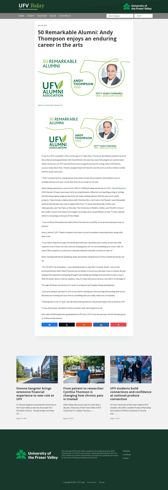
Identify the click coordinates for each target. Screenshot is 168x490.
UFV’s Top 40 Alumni (115, 188)
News (21, 16)
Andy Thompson (94, 156)
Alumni (40, 105)
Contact (125, 458)
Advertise (126, 451)
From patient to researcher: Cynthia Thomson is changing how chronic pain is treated (83, 393)
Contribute (65, 16)
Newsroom (58, 105)
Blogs (53, 16)
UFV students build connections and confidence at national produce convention (130, 393)
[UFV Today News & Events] (30, 6)
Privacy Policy (91, 482)
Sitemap (102, 482)
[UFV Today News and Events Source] (137, 6)
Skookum (42, 16)
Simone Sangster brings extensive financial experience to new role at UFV (35, 393)
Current (46, 105)
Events (30, 16)
